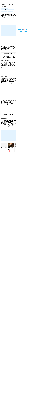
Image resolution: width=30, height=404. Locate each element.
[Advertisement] (8, 30)
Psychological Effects (4, 9)
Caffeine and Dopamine (4, 8)
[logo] (23, 30)
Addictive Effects (11, 9)
